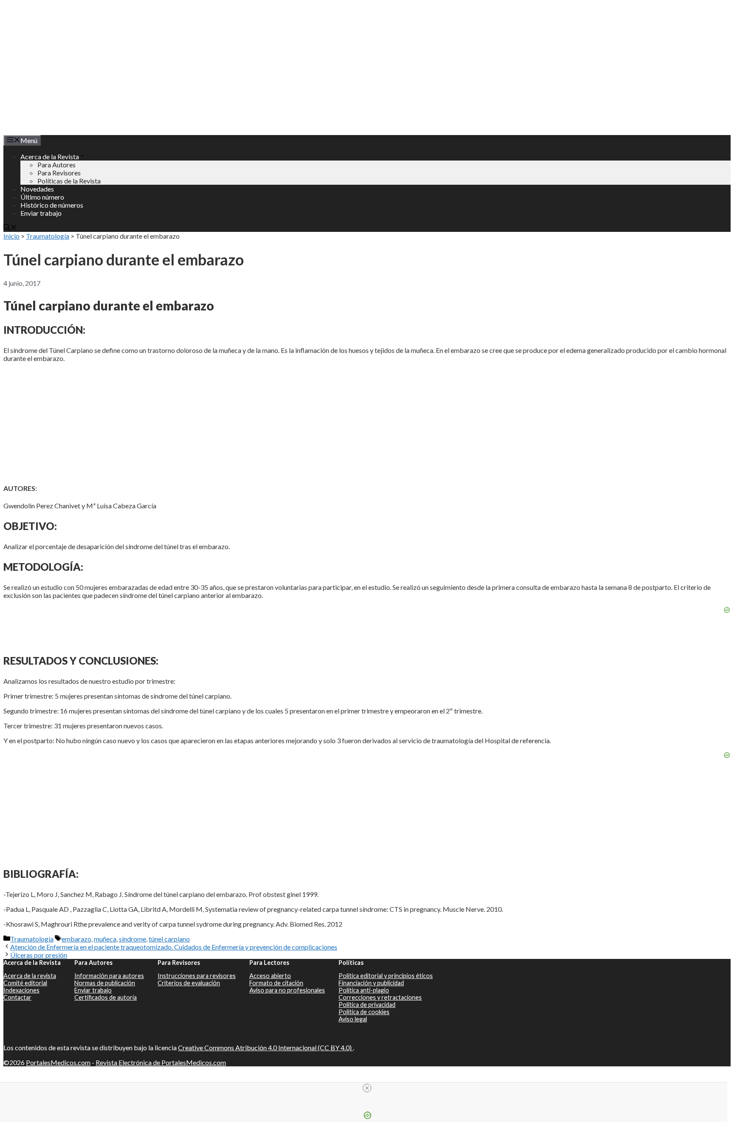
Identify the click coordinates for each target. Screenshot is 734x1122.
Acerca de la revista (29, 975)
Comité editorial (25, 983)
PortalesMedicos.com (58, 1062)
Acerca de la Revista (49, 156)
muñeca (105, 939)
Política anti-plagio (364, 990)
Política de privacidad (367, 1004)
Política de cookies (364, 1011)
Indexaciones (21, 990)
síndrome (132, 939)
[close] (367, 1088)
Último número (42, 197)
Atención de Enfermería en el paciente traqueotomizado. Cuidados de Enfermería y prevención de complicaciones (173, 947)
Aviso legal (353, 1019)
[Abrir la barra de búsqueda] (10, 228)
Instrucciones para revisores (197, 975)
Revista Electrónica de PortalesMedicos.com (161, 1062)
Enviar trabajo (41, 213)
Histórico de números (51, 205)
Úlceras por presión (38, 955)
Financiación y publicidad (371, 983)
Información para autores (109, 975)
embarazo (76, 939)
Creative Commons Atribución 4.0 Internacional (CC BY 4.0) (265, 1047)
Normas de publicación (104, 983)
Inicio (11, 236)
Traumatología (47, 236)
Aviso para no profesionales (287, 990)
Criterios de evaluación (189, 983)
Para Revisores (59, 173)
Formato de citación (276, 983)
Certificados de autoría (105, 997)
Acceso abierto (270, 975)
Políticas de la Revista (69, 181)
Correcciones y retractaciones (380, 997)
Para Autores (56, 165)
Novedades (37, 189)
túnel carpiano (169, 939)
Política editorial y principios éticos (386, 975)
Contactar (17, 997)
